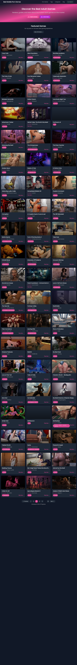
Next (52, 501)
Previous (26, 501)
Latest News (46, 17)
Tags (51, 2)
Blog (64, 2)
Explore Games (33, 17)
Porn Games (45, 2)
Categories (57, 2)
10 (48, 501)
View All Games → (38, 32)
